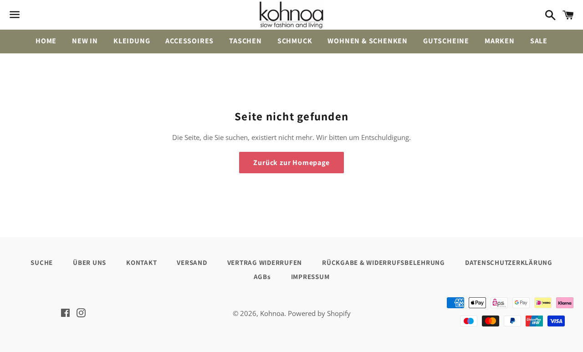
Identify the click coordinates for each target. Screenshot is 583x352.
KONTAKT (141, 262)
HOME (46, 41)
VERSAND (192, 262)
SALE (538, 41)
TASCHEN (245, 41)
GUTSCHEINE (446, 41)
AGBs (262, 276)
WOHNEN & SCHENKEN (367, 41)
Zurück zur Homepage (291, 162)
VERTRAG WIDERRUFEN (264, 262)
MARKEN (500, 41)
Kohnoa (272, 313)
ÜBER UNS (89, 262)
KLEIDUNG (131, 41)
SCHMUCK (294, 41)
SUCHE (42, 262)
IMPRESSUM (310, 276)
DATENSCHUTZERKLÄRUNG (508, 262)
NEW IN (85, 41)
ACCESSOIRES (189, 41)
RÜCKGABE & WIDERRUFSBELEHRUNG (383, 262)
